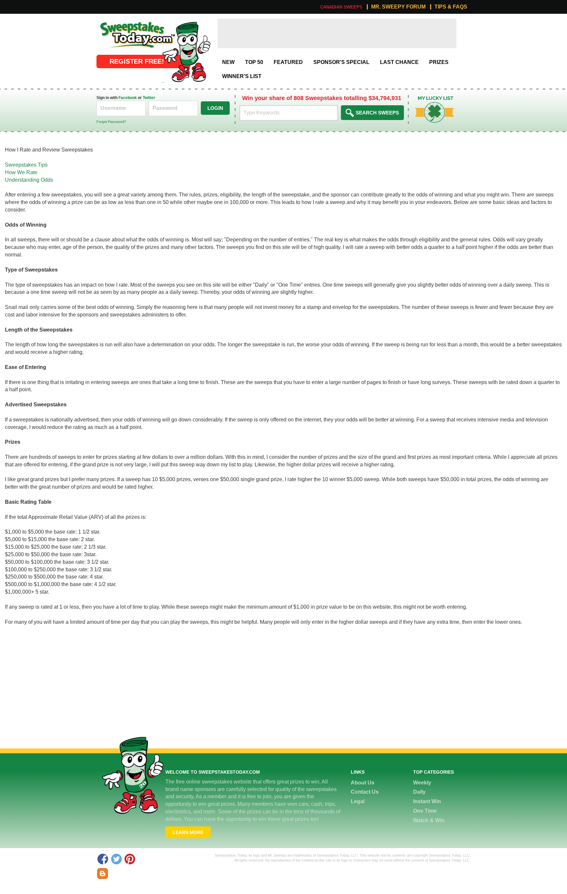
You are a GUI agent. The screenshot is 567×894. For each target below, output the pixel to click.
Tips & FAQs (450, 7)
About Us (362, 782)
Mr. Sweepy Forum (398, 7)
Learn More (188, 832)
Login (215, 108)
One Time (425, 811)
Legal (358, 801)
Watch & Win (429, 820)
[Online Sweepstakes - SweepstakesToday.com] (186, 51)
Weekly (422, 782)
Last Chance (399, 62)
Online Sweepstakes (120, 22)
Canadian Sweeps (341, 7)
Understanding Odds (29, 180)
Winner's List (242, 76)
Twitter (149, 97)
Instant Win (427, 801)
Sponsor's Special (341, 62)
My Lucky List (429, 98)
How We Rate (21, 172)
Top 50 (254, 62)
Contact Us (365, 792)
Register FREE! (137, 61)
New (228, 62)
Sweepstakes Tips (26, 165)
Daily (419, 792)
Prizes (439, 62)
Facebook (127, 97)
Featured (288, 62)
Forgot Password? (111, 122)
